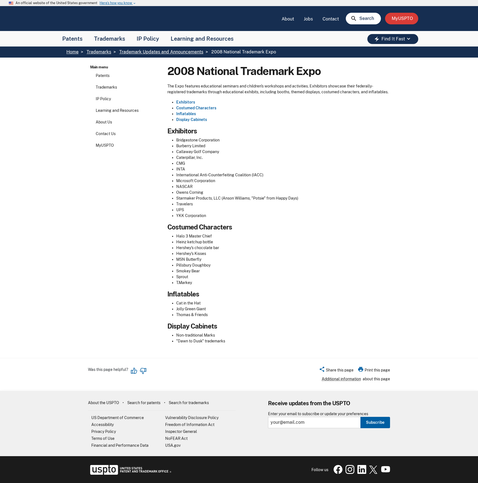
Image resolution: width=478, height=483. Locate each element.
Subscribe (375, 422)
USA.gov (173, 445)
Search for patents (143, 403)
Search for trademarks (189, 403)
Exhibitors (185, 102)
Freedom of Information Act (189, 424)
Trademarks (109, 38)
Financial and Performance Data (120, 445)
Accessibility (102, 424)
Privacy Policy (103, 431)
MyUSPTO (105, 145)
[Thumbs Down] (143, 371)
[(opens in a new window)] (348, 472)
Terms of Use (103, 438)
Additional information (341, 379)
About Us (104, 122)
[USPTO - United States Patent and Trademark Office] (129, 473)
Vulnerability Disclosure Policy (192, 417)
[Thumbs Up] (134, 371)
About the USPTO (103, 403)
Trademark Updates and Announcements (161, 52)
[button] (336, 371)
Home (72, 52)
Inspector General (181, 431)
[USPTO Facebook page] (336, 472)
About (288, 19)
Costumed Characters (196, 108)
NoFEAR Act (176, 438)
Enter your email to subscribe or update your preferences (318, 414)
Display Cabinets (191, 119)
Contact (331, 19)
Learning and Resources (202, 38)
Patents (72, 38)
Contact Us (106, 133)
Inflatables (186, 114)
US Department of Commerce (117, 417)
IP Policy (148, 38)
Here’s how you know (118, 3)
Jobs (308, 19)
